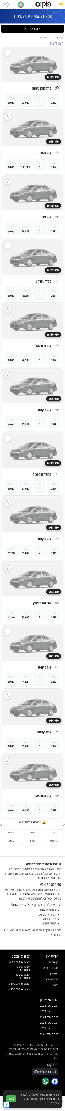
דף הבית (60, 37)
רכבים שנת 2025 (49, 1011)
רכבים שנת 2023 (49, 1022)
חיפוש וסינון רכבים (32, 29)
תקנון (55, 985)
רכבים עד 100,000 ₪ (19, 983)
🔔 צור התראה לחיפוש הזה (32, 822)
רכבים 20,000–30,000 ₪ (22, 968)
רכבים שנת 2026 (49, 1005)
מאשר (11, 1099)
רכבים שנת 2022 (49, 1028)
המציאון (54, 973)
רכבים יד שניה (50, 968)
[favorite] (7, 52)
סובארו (46, 37)
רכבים (53, 37)
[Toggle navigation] (61, 4)
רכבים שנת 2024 (49, 1017)
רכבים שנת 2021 (49, 1034)
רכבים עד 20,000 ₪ (20, 962)
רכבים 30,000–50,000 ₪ (22, 976)
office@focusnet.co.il (45, 1072)
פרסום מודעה (51, 979)
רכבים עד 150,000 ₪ (19, 989)
